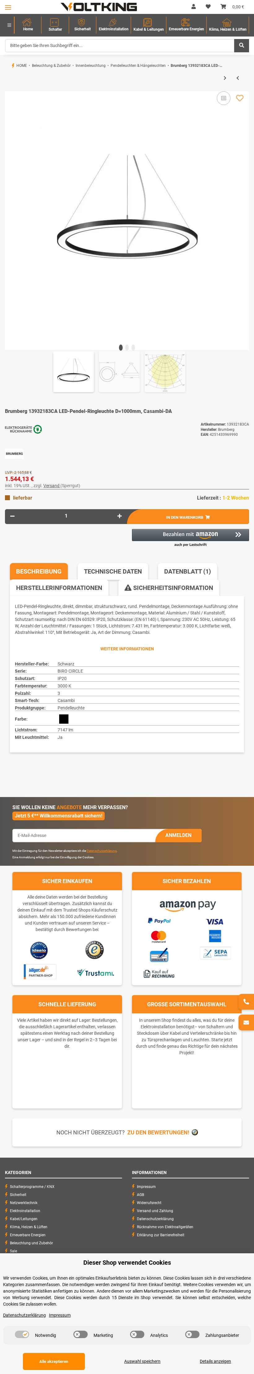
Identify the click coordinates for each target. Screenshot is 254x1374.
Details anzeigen (215, 1361)
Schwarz (66, 663)
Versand (51, 485)
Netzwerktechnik (23, 1203)
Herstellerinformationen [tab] (59, 588)
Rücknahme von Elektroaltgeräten (165, 1227)
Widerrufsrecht (149, 1203)
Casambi (66, 700)
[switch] (22, 1334)
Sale (13, 1251)
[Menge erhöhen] (119, 516)
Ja (60, 737)
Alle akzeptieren (53, 1361)
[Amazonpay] (187, 904)
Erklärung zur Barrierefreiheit (160, 1235)
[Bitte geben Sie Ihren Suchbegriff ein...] (241, 45)
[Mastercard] (159, 935)
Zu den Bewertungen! (158, 1132)
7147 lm (65, 729)
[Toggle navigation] (8, 7)
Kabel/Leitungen (23, 1219)
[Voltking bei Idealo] (39, 950)
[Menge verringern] (12, 516)
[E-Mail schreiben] (246, 1022)
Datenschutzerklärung (102, 850)
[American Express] (215, 935)
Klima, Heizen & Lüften (28, 1227)
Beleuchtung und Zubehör (31, 1243)
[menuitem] (28, 25)
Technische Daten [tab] (113, 571)
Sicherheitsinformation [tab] (172, 588)
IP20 (62, 678)
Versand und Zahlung (155, 1211)
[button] (193, 7)
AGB (140, 1195)
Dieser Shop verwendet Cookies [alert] (127, 1262)
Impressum (146, 1187)
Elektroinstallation (25, 1211)
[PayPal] (158, 919)
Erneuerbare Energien (28, 1235)
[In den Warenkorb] (10, 88)
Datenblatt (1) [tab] (187, 571)
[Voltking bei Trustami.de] (95, 972)
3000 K (64, 685)
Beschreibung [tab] (39, 571)
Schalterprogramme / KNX (32, 1187)
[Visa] (215, 920)
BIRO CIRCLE (70, 671)
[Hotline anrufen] (246, 1002)
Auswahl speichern (142, 1361)
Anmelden (178, 835)
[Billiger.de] (39, 972)
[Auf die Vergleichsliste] (223, 98)
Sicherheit (18, 1195)
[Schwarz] (64, 719)
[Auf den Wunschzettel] (240, 98)
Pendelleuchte (71, 707)
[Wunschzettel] (208, 7)
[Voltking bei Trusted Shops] (95, 950)
